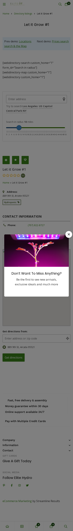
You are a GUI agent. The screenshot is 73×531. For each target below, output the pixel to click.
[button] (68, 234)
